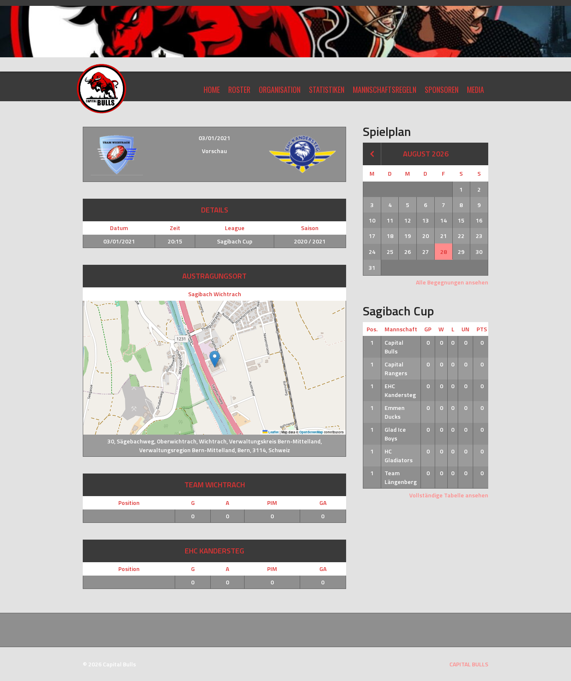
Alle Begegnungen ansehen (452, 282)
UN (465, 329)
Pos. (372, 329)
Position (129, 502)
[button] (214, 359)
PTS (482, 329)
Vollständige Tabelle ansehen (448, 495)
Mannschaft (401, 329)
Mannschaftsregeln (384, 89)
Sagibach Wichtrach (214, 293)
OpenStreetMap (311, 432)
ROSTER (239, 89)
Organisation (280, 89)
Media (475, 89)
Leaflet (273, 432)
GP (427, 329)
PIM (272, 502)
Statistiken (326, 89)
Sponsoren (442, 89)
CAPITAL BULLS (468, 664)
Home (212, 89)
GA (322, 502)
